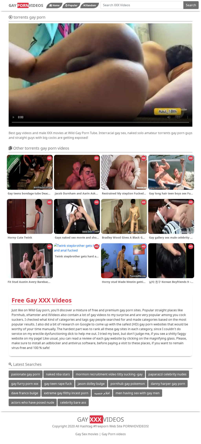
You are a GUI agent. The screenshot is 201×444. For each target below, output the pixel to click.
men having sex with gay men (138, 393)
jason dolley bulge (91, 383)
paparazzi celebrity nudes (167, 374)
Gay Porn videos (114, 434)
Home (55, 5)
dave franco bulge (24, 393)
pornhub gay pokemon (128, 383)
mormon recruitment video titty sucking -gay (109, 374)
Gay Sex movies (86, 434)
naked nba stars (58, 374)
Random (91, 5)
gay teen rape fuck (58, 383)
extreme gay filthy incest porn (66, 393)
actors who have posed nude (32, 402)
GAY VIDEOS (26, 5)
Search (191, 5)
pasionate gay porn (25, 374)
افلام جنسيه (102, 393)
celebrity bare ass (73, 402)
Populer (72, 5)
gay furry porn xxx (24, 383)
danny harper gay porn (168, 383)
